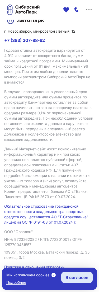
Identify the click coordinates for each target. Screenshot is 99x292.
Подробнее (16, 282)
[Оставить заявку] (76, 9)
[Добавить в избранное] (66, 9)
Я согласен (76, 277)
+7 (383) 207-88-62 (24, 40)
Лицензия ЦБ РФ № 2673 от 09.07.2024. (40, 196)
